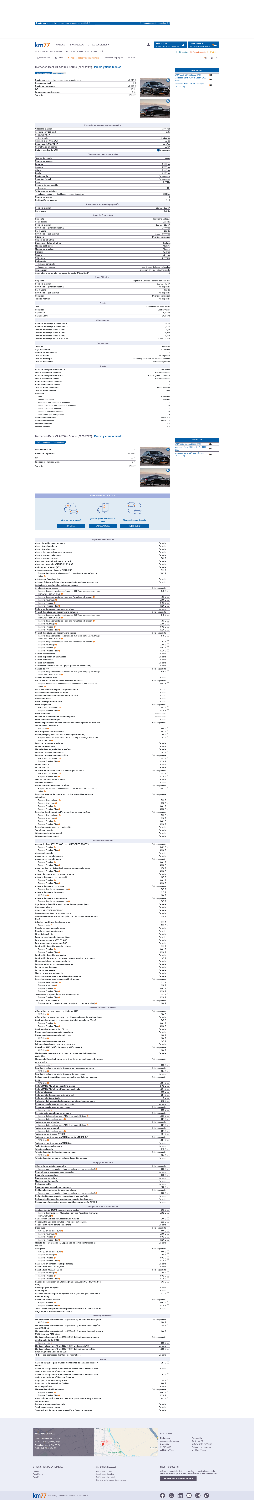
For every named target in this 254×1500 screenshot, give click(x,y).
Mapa (58, 1441)
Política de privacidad (105, 1477)
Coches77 (37, 1471)
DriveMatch (38, 1474)
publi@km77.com (167, 1450)
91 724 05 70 (54, 1445)
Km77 (42, 45)
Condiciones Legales (105, 1474)
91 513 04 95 (50, 1448)
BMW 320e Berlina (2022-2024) (188, 75)
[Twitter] (171, 1495)
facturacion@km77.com (202, 1444)
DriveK (36, 1477)
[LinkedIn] (180, 1495)
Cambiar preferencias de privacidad (111, 1480)
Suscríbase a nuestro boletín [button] (178, 1478)
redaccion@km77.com (169, 1441)
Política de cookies (104, 1471)
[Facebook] (162, 1495)
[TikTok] (206, 1495)
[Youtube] (189, 1495)
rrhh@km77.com (199, 1450)
